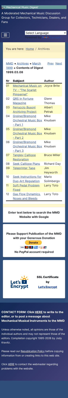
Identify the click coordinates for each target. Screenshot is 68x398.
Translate (55, 37)
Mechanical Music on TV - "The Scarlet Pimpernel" (27, 90)
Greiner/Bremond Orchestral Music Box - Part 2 (27, 133)
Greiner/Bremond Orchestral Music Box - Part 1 (27, 120)
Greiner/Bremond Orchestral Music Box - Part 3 (27, 146)
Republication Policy (33, 351)
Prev (51, 63)
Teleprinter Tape (24, 168)
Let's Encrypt (47, 287)
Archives (23, 63)
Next (58, 63)
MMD (9, 63)
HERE (39, 312)
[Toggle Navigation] (5, 35)
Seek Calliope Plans (26, 163)
